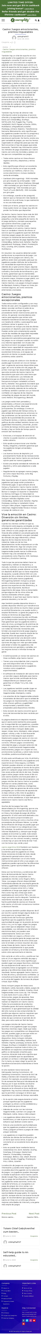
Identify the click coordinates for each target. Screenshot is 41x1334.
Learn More (31, 15)
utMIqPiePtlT (23, 37)
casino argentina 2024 (11, 847)
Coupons (5, 42)
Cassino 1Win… (33, 1217)
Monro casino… (8, 1217)
